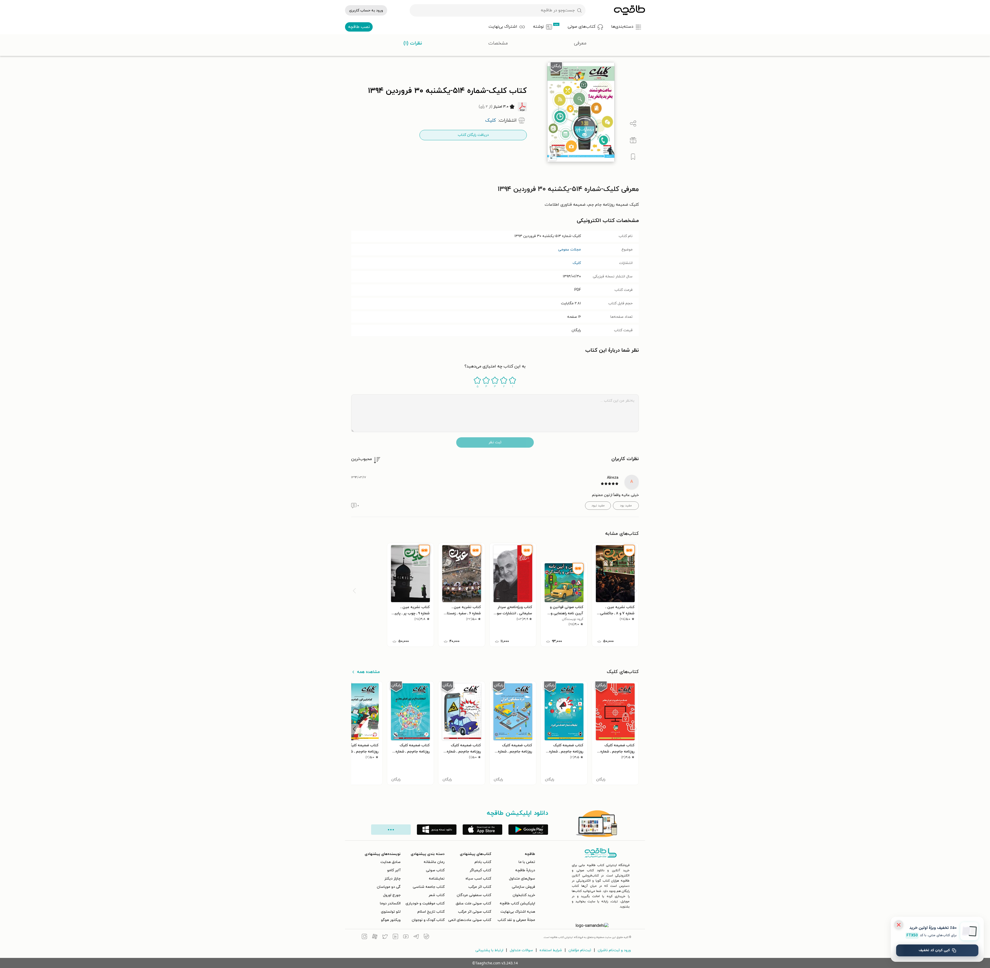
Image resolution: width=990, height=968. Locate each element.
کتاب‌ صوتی (435, 870)
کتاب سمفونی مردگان (474, 895)
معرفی (580, 43)
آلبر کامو (394, 870)
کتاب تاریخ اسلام (431, 911)
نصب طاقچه (359, 27)
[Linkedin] (395, 937)
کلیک (577, 263)
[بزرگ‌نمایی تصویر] (553, 156)
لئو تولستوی (391, 911)
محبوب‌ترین (361, 459)
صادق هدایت (390, 862)
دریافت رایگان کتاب (473, 134)
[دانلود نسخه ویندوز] (436, 829)
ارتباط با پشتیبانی (489, 950)
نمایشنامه (437, 878)
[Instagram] (364, 937)
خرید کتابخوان (524, 895)
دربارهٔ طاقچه (525, 870)
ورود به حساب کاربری (366, 10)
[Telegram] (416, 937)
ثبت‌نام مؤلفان (579, 950)
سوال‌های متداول (522, 878)
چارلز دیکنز (392, 878)
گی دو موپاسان (389, 886)
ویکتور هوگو (391, 920)
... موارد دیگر (391, 829)
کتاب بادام (483, 862)
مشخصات (498, 43)
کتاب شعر (437, 895)
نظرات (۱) (412, 43)
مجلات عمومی (569, 249)
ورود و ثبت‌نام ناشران (614, 950)
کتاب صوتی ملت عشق (473, 903)
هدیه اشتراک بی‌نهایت (517, 911)
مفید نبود (598, 506)
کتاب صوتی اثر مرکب (474, 911)
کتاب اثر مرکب (479, 886)
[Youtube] (406, 937)
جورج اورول (392, 895)
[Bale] (426, 937)
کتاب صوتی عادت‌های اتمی (469, 920)
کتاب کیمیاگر (480, 870)
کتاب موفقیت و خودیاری (425, 903)
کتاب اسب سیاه (478, 878)
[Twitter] (385, 937)
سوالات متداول (521, 950)
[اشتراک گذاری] (633, 124)
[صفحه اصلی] (629, 10)
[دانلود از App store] (482, 829)
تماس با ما (527, 862)
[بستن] (898, 924)
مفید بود (626, 506)
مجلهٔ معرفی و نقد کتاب (516, 920)
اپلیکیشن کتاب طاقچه (517, 903)
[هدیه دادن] (633, 140)
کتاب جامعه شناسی (429, 886)
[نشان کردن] (633, 157)
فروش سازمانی (523, 886)
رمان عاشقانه (434, 862)
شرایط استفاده (550, 950)
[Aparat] (375, 937)
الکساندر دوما (390, 903)
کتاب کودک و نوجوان (428, 920)
